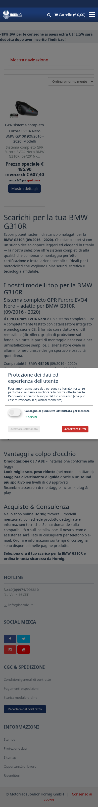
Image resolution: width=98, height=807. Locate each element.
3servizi (30, 417)
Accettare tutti (75, 429)
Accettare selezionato (24, 429)
